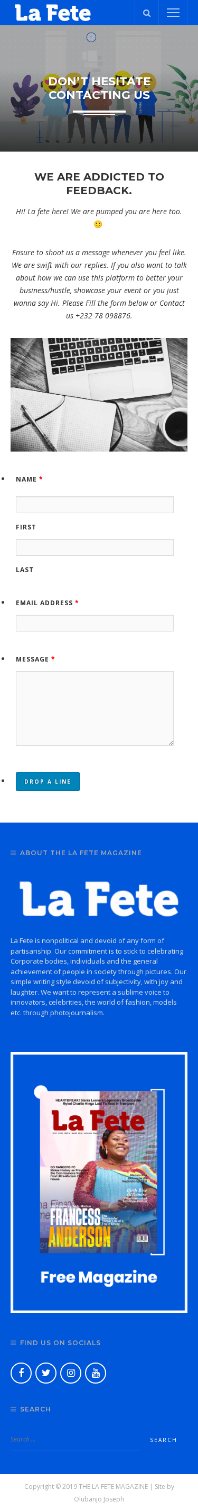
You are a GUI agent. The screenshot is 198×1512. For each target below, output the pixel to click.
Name (29, 479)
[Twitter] (45, 1373)
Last (25, 569)
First (26, 527)
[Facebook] (21, 1373)
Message (35, 659)
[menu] (173, 12)
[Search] (146, 12)
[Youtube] (95, 1373)
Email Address (47, 602)
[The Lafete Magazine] (53, 12)
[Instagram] (70, 1373)
